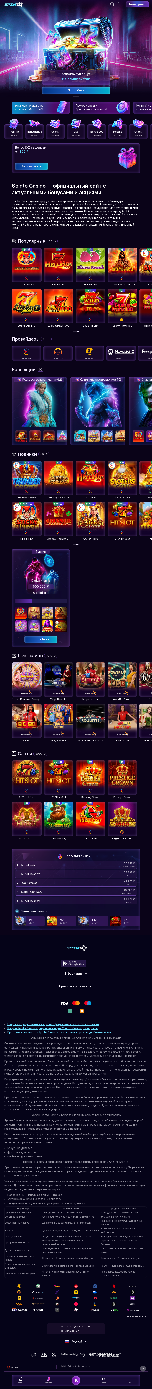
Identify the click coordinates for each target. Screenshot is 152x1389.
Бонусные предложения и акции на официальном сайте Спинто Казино (53, 1024)
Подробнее (40, 639)
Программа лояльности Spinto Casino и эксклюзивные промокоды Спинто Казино (60, 1032)
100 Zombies (29, 883)
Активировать (31, 166)
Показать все (135, 1316)
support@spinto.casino (77, 1326)
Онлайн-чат (71, 1331)
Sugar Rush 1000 (32, 892)
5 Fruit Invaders (30, 865)
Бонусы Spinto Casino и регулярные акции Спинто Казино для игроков (52, 1028)
